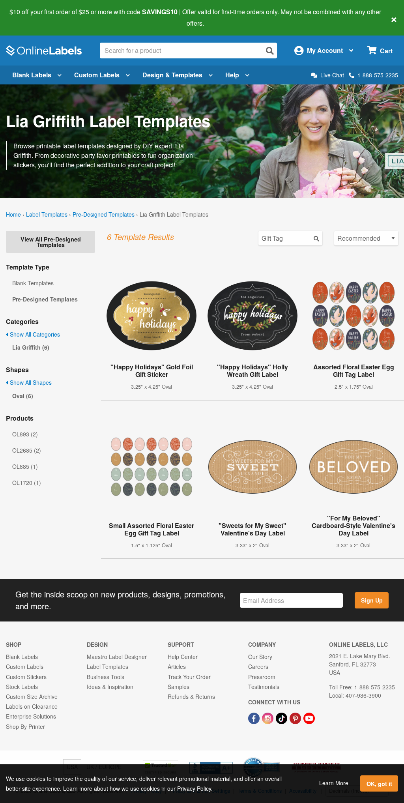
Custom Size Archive (32, 696)
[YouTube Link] (309, 717)
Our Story (260, 657)
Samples (178, 687)
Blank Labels (31, 74)
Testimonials (263, 687)
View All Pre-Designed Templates (51, 242)
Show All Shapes (30, 382)
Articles (177, 666)
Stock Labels (22, 687)
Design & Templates (172, 74)
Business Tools (105, 677)
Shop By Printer (25, 726)
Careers (258, 666)
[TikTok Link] (282, 717)
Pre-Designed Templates (104, 214)
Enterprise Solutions (31, 716)
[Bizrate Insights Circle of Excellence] (277, 758)
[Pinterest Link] (296, 717)
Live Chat (332, 75)
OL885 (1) (25, 466)
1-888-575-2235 (377, 75)
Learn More (333, 783)
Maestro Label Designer (117, 657)
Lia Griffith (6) (30, 347)
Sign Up (372, 600)
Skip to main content (28, 17)
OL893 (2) (25, 434)
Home (13, 214)
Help (232, 74)
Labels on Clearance (32, 706)
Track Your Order (189, 677)
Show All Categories (34, 334)
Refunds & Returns (191, 696)
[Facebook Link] (254, 717)
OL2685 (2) (26, 450)
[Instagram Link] (268, 717)
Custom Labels (97, 74)
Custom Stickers (26, 677)
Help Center (183, 657)
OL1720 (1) (26, 483)
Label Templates (46, 214)
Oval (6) (22, 396)
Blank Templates (33, 283)
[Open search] (270, 50)
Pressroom (261, 677)
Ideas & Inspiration (110, 687)
